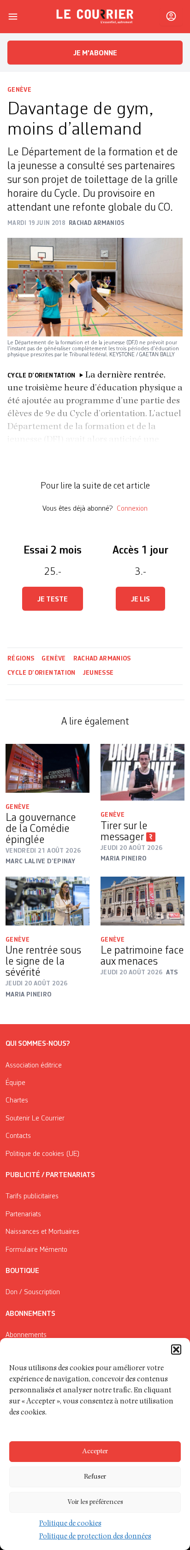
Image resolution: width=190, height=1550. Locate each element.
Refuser (95, 1476)
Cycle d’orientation (41, 673)
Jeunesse (98, 673)
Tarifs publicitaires (32, 1196)
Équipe (15, 1083)
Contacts (18, 1136)
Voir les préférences (95, 1502)
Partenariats (23, 1214)
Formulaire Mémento (36, 1250)
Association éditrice (34, 1065)
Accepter (95, 1451)
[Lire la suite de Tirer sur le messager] (142, 772)
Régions (20, 658)
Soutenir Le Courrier (35, 1118)
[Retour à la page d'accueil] (95, 16)
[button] (176, 1349)
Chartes (17, 1100)
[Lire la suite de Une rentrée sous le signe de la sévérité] (47, 901)
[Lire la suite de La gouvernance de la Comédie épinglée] (47, 768)
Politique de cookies (70, 1524)
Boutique (22, 1271)
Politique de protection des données (95, 1537)
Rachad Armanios (102, 658)
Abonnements (26, 1335)
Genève (19, 90)
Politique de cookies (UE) (43, 1154)
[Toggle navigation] (12, 16)
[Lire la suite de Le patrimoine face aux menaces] (142, 901)
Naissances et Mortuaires (42, 1232)
